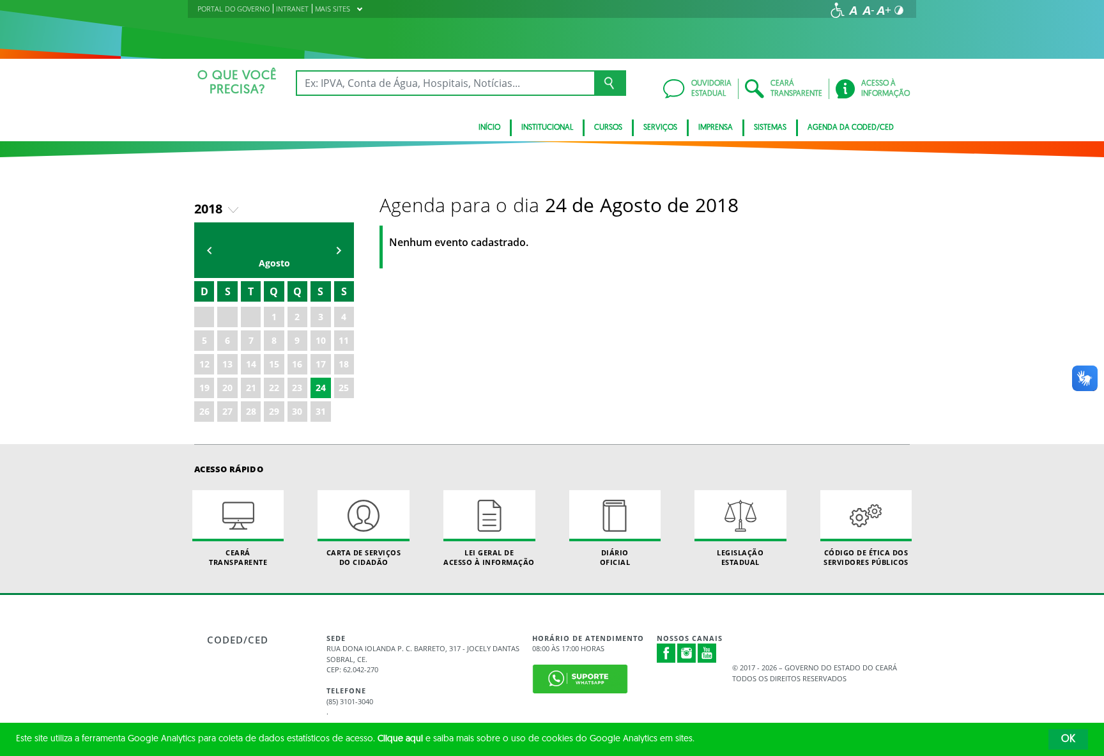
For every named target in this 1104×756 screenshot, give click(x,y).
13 (227, 364)
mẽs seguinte (338, 250)
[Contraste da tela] (899, 10)
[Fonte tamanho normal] (853, 10)
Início (489, 128)
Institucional (547, 128)
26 (204, 411)
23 (297, 388)
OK (1068, 739)
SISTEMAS (770, 128)
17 (321, 364)
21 (251, 388)
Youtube (707, 653)
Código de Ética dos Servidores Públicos (866, 557)
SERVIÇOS (660, 128)
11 (344, 340)
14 (251, 364)
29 (274, 411)
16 (297, 364)
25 (344, 388)
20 (227, 388)
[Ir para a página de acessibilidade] (837, 10)
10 (321, 340)
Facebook (666, 653)
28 (251, 411)
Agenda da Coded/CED (851, 128)
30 (297, 411)
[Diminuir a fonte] (868, 10)
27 (227, 411)
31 (321, 411)
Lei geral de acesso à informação (489, 557)
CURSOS (608, 128)
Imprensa (715, 128)
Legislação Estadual (740, 557)
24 (321, 388)
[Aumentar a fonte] (883, 10)
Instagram (686, 653)
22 (274, 388)
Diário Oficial (615, 557)
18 (344, 364)
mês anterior (209, 250)
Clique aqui (400, 739)
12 (204, 364)
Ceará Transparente (238, 557)
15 (274, 364)
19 (204, 388)
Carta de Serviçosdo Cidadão (363, 557)
